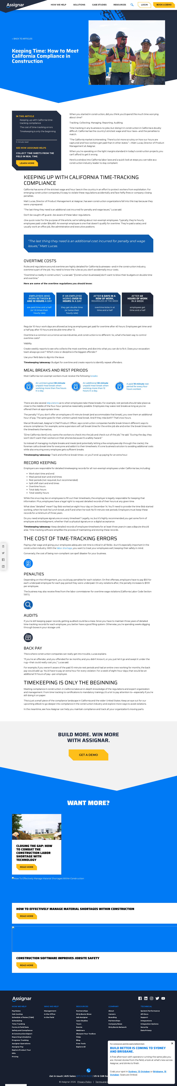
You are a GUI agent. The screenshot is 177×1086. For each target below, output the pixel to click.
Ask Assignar (82, 1017)
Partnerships (82, 1011)
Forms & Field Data (20, 1027)
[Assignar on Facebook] (140, 999)
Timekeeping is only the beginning (38, 131)
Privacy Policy (84, 1082)
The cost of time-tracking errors (36, 127)
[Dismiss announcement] (172, 1043)
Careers (112, 1014)
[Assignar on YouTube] (163, 999)
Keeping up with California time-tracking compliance (36, 121)
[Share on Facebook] (3, 559)
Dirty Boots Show (83, 1014)
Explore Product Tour (21, 1050)
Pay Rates (16, 1011)
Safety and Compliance (22, 1030)
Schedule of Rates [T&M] (23, 1017)
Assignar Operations (21, 1044)
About (111, 1011)
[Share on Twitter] (3, 553)
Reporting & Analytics (21, 1037)
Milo (14, 1053)
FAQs (78, 1037)
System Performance (150, 1011)
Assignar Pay (17, 1047)
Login (144, 5)
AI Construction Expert (22, 1034)
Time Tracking (18, 1024)
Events (79, 1027)
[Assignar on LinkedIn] (146, 999)
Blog (78, 1040)
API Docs (144, 1014)
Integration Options (149, 1024)
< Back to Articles (22, 38)
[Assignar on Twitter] (157, 999)
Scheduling (17, 1021)
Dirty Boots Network (117, 1027)
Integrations (146, 1021)
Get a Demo (88, 755)
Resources (120, 5)
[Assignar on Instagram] (151, 999)
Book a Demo (164, 5)
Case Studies (99, 5)
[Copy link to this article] (3, 546)
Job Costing (17, 1014)
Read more (26, 867)
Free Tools (81, 1044)
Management (50, 1011)
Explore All (81, 1047)
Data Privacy (146, 1030)
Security (144, 1027)
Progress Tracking (20, 1040)
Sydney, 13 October (139, 1071)
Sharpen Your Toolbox (86, 1034)
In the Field (49, 1017)
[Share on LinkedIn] (3, 566)
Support (144, 1017)
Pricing (15, 1057)
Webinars (80, 1030)
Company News (115, 1024)
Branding (112, 1017)
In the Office (49, 1014)
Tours (78, 1024)
